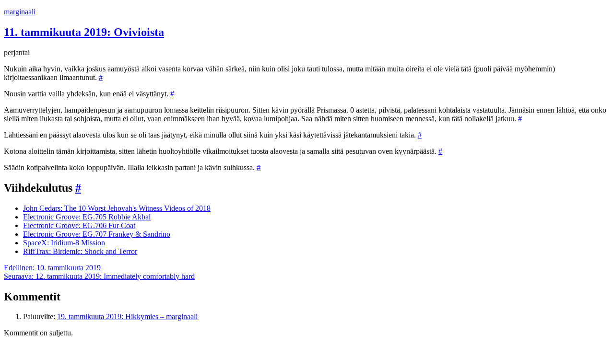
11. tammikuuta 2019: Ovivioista (84, 32)
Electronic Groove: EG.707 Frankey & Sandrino (96, 234)
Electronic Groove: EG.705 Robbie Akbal (87, 217)
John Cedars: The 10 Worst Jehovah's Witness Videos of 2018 (117, 208)
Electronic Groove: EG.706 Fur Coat (79, 225)
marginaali (19, 12)
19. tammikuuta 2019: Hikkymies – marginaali (127, 316)
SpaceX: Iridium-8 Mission (64, 243)
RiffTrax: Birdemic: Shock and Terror (80, 251)
